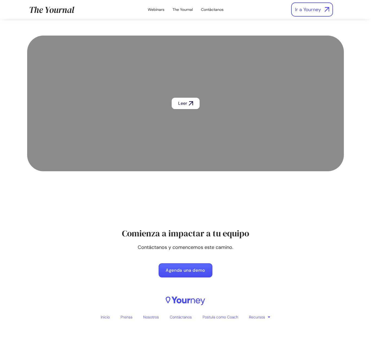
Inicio (105, 317)
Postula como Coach (220, 317)
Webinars (156, 9)
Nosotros (151, 317)
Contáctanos (212, 9)
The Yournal (182, 9)
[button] (186, 103)
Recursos (257, 317)
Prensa (126, 317)
